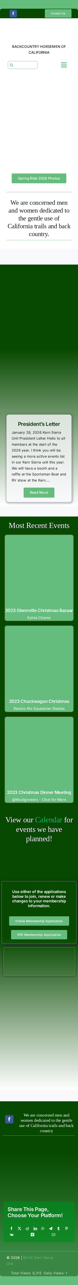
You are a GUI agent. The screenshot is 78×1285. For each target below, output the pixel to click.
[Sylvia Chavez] (39, 541)
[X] (19, 1229)
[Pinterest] (66, 1229)
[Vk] (12, 1235)
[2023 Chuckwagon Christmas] (39, 632)
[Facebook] (11, 1229)
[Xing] (32, 1235)
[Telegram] (51, 1229)
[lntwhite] (20, 1182)
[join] (39, 949)
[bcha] (20, 1150)
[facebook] (13, 13)
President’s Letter (39, 424)
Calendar (48, 819)
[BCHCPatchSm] (58, 1142)
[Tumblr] (58, 1229)
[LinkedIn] (35, 1229)
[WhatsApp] (43, 1229)
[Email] (53, 1235)
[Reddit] (27, 1229)
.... (48, 480)
